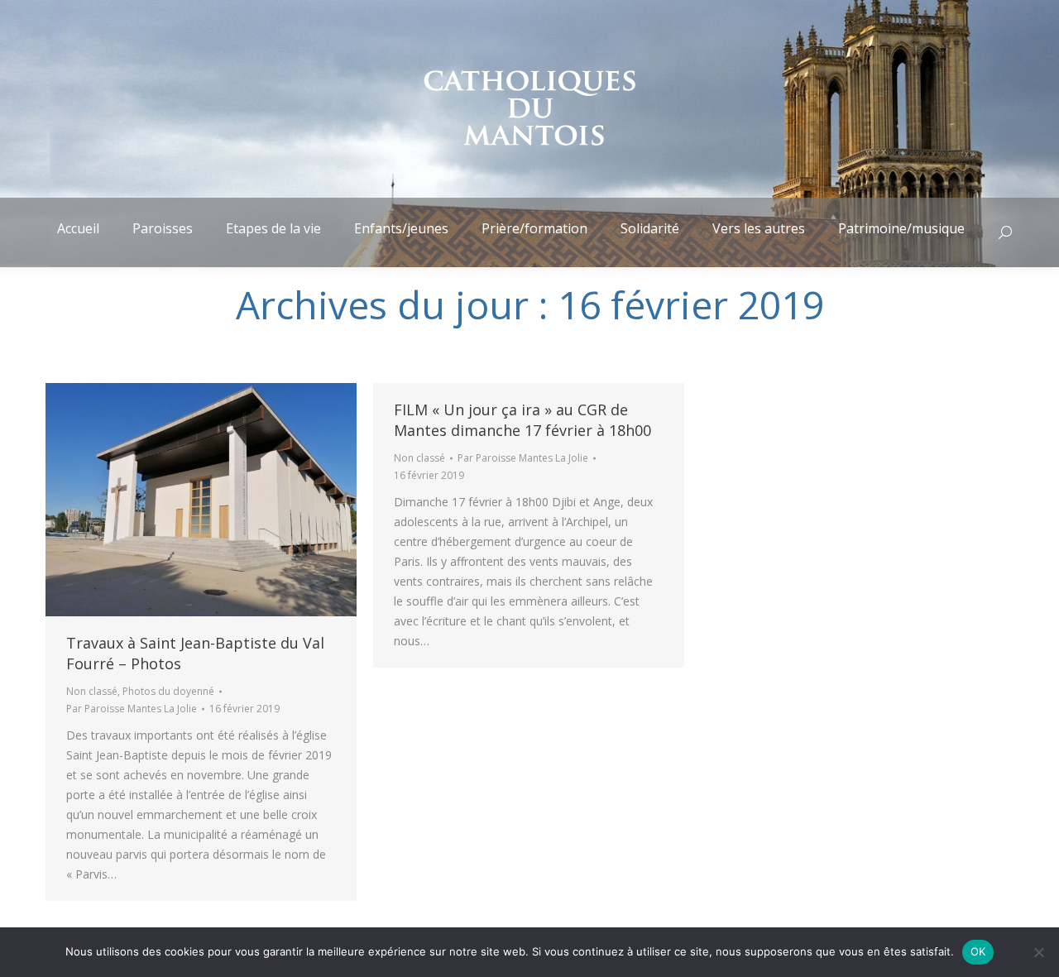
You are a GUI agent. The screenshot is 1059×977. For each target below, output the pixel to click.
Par (131, 709)
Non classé (91, 691)
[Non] (1038, 952)
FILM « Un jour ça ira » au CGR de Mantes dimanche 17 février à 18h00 (522, 420)
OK (978, 951)
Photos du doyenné (168, 691)
